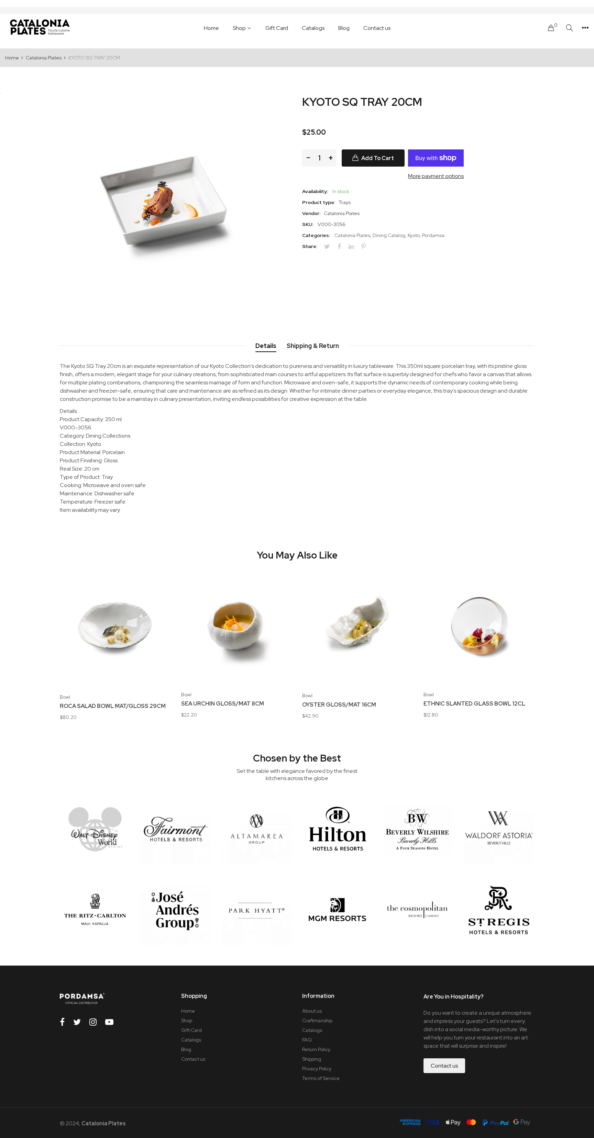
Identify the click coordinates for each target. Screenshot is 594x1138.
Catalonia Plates (352, 235)
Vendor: (311, 213)
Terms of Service (321, 1078)
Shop (186, 1020)
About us (312, 1011)
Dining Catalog (389, 235)
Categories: (316, 235)
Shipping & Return (313, 346)
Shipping (311, 1059)
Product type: (318, 202)
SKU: (307, 224)
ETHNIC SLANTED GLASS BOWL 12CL (474, 703)
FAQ (307, 1040)
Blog (186, 1049)
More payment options (436, 176)
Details (265, 346)
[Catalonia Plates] (39, 28)
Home (188, 1011)
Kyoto (414, 235)
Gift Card (191, 1030)
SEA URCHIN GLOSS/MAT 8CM (222, 703)
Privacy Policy (316, 1069)
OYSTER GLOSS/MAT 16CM (339, 704)
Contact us (193, 1059)
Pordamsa (433, 235)
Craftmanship (317, 1020)
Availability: (315, 191)
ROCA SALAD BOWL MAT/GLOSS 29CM (113, 706)
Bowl (65, 697)
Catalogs (191, 1040)
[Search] (569, 28)
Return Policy (316, 1049)
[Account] (585, 28)
